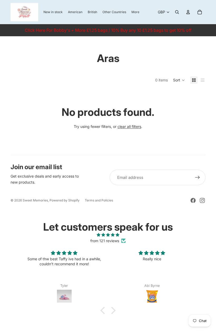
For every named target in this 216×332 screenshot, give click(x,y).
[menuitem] (135, 12)
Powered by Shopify (65, 200)
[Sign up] (197, 177)
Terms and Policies (99, 200)
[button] (179, 80)
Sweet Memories (35, 200)
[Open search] (177, 12)
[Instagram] (202, 200)
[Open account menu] (188, 12)
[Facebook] (193, 200)
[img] (108, 235)
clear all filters (129, 126)
